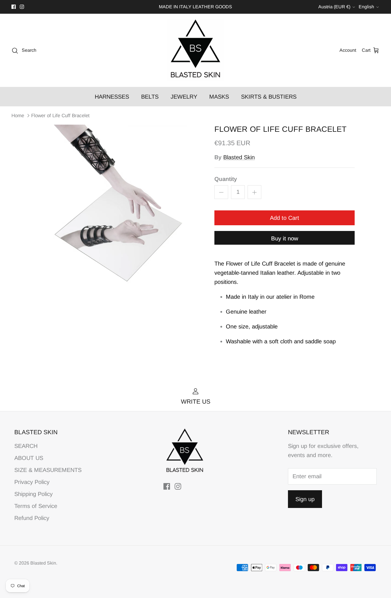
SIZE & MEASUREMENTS (48, 470)
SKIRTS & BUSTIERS (269, 96)
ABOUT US (28, 458)
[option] (119, 207)
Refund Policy (31, 518)
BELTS (150, 96)
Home (17, 115)
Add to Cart (284, 218)
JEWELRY (184, 96)
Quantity (225, 179)
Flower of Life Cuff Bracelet (60, 115)
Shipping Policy (33, 494)
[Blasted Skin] (195, 50)
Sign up (305, 499)
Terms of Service (35, 506)
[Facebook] (13, 7)
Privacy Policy (32, 482)
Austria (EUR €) (334, 6)
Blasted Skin (239, 157)
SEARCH (25, 446)
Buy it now (284, 238)
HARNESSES (112, 96)
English (366, 6)
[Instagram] (22, 7)
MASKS (219, 96)
